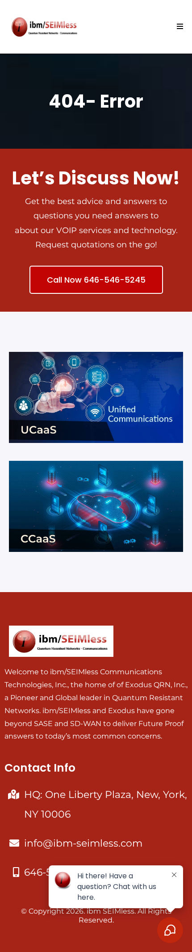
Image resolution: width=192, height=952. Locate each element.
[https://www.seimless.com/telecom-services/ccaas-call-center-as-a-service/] (96, 506)
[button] (178, 26)
